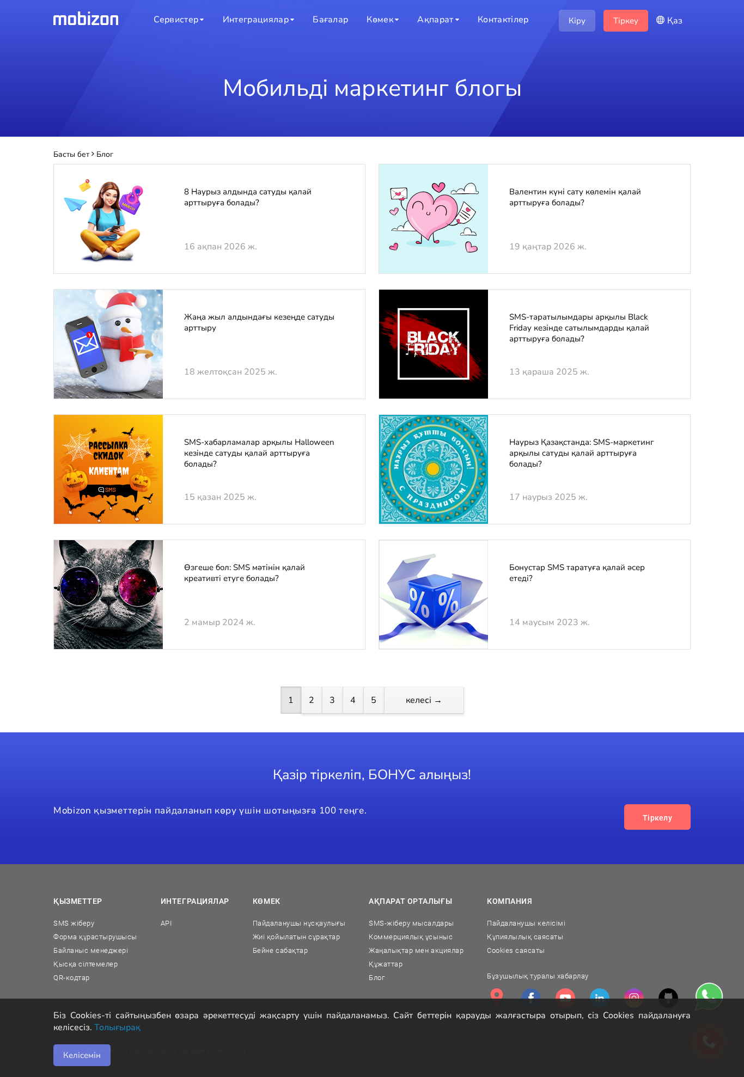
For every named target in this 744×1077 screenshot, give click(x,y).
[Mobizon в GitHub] (668, 998)
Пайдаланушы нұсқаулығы (299, 923)
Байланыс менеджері (90, 950)
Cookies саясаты (516, 950)
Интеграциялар (195, 901)
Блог (377, 978)
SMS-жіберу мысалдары (411, 923)
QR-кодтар (71, 978)
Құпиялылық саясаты (525, 937)
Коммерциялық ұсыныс (411, 937)
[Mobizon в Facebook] (531, 998)
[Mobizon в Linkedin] (599, 998)
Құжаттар (386, 964)
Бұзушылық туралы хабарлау (538, 976)
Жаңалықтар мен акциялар (416, 950)
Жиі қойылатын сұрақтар (296, 937)
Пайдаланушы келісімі (526, 923)
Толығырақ (117, 1027)
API (166, 923)
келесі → (424, 700)
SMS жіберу (73, 923)
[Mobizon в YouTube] (565, 998)
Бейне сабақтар (280, 950)
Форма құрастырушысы (95, 937)
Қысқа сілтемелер (85, 964)
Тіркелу (657, 817)
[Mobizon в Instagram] (634, 998)
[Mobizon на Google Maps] (497, 998)
